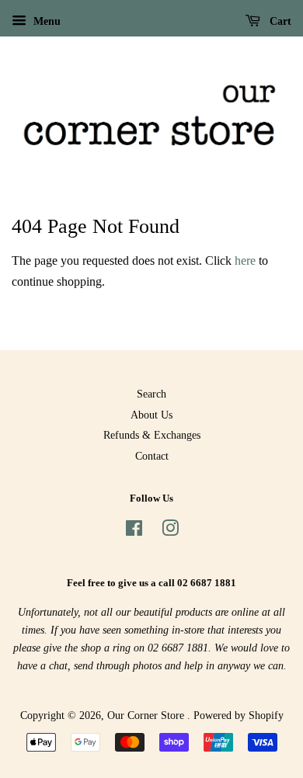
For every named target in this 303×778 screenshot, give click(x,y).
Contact (152, 456)
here (245, 260)
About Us (151, 415)
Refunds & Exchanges (151, 435)
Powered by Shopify (238, 715)
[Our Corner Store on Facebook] (134, 531)
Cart (278, 21)
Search (151, 394)
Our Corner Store (147, 715)
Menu (45, 21)
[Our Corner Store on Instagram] (170, 531)
